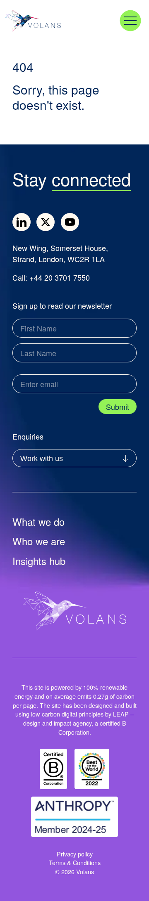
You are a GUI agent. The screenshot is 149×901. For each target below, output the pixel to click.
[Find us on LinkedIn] (21, 222)
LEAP (121, 713)
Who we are (38, 541)
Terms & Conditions (75, 862)
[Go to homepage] (40, 21)
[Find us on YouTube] (70, 222)
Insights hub (38, 561)
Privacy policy (75, 853)
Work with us (41, 458)
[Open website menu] (130, 21)
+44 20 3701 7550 (59, 277)
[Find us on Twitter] (45, 222)
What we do (38, 522)
